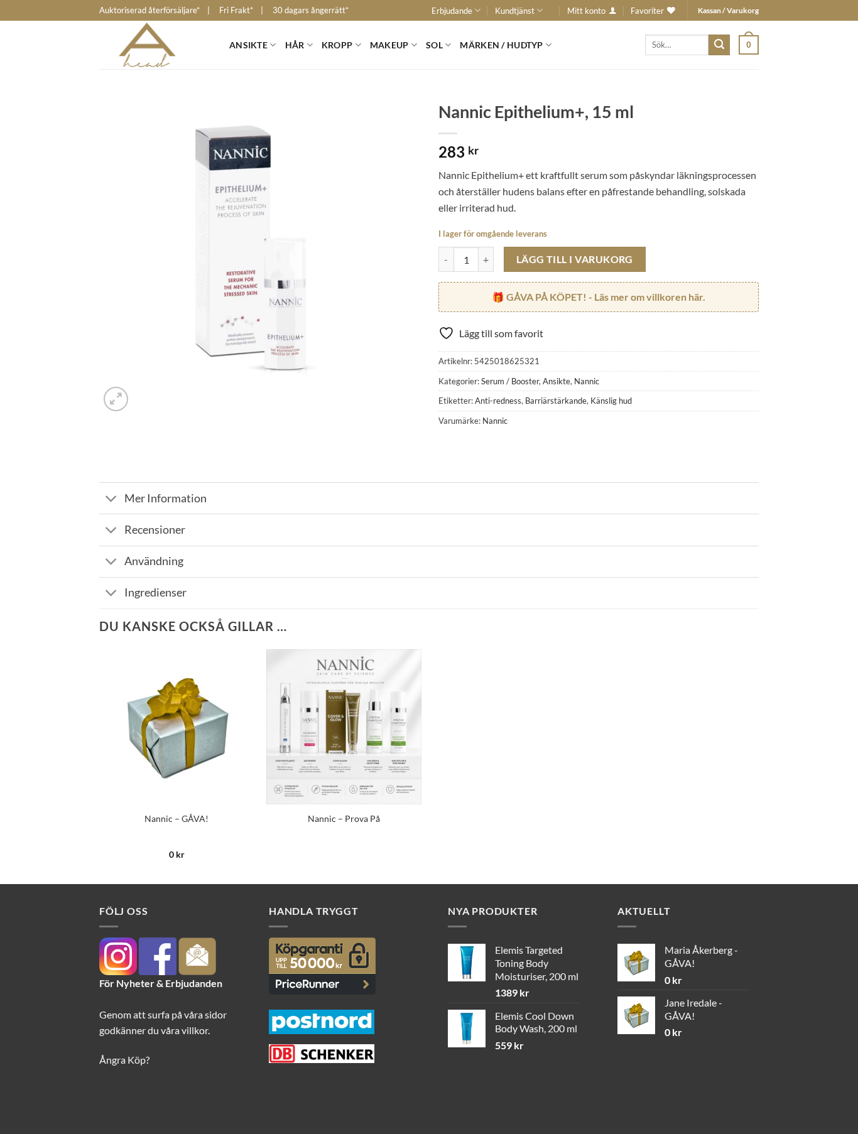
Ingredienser (155, 592)
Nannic (586, 381)
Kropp (337, 45)
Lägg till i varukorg (574, 259)
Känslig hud (611, 401)
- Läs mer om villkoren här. (605, 297)
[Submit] (719, 45)
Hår (295, 45)
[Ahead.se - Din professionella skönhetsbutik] (154, 45)
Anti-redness (498, 401)
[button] (749, 44)
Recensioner (154, 529)
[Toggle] (111, 499)
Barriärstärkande (556, 401)
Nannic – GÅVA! (176, 818)
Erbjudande (452, 11)
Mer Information (165, 498)
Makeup (389, 45)
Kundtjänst (515, 11)
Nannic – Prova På (344, 818)
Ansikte (248, 45)
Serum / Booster (510, 381)
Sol (434, 45)
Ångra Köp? (124, 1060)
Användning (153, 561)
